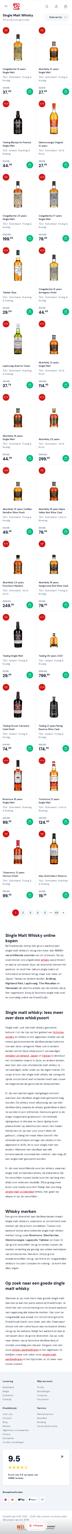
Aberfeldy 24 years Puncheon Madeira (13, 584)
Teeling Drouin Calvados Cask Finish (16, 727)
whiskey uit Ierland (17, 1055)
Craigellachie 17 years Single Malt (50, 217)
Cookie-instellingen (13, 1442)
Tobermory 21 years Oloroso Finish (13, 874)
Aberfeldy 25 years (49, 439)
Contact (7, 1418)
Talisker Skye (9, 292)
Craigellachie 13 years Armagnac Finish (50, 291)
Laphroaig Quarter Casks (16, 365)
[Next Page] (63, 912)
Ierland (13, 150)
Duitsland (8, 1395)
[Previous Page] (9, 912)
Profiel (40, 1387)
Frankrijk (7, 1399)
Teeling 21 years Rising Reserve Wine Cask (51, 727)
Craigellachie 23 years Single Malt (15, 217)
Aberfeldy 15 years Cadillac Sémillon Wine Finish (17, 511)
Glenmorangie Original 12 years (51, 144)
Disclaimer (8, 1438)
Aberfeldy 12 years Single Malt (49, 71)
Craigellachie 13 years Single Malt (14, 71)
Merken (7, 1426)
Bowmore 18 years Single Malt (12, 801)
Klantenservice (45, 1414)
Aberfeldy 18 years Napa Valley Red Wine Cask (52, 511)
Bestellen (42, 1418)
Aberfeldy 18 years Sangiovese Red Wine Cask (53, 584)
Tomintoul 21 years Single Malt (49, 801)
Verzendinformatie (47, 1426)
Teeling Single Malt (13, 655)
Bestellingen (43, 1391)
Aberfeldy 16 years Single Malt (13, 437)
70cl (5, 77)
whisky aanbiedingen (25, 1350)
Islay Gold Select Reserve (53, 875)
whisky (45, 960)
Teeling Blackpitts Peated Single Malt (17, 144)
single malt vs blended (19, 1191)
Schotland (15, 77)
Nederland (8, 1387)
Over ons (8, 1414)
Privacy (7, 1434)
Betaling (41, 1422)
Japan (34, 1055)
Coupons (42, 1395)
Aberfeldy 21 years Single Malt (49, 364)
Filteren (38, 1525)
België (6, 1391)
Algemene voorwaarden (16, 1430)
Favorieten (43, 1399)
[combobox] (56, 17)
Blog (5, 1422)
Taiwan (46, 1055)
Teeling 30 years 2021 (51, 655)
